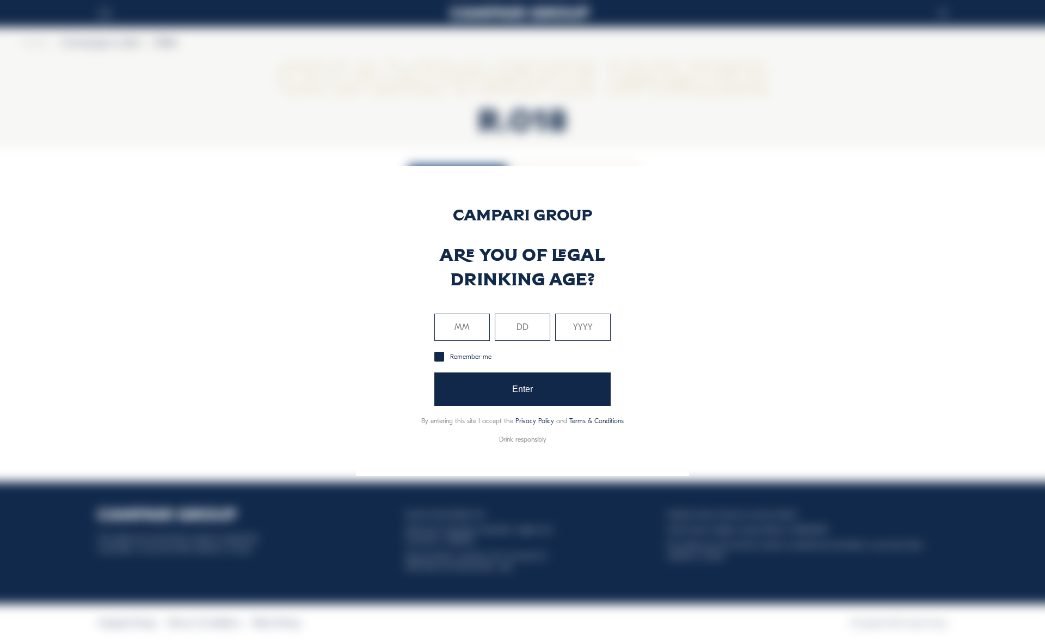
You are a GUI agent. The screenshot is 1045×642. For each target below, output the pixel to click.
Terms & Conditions (596, 421)
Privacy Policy (534, 421)
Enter (522, 389)
